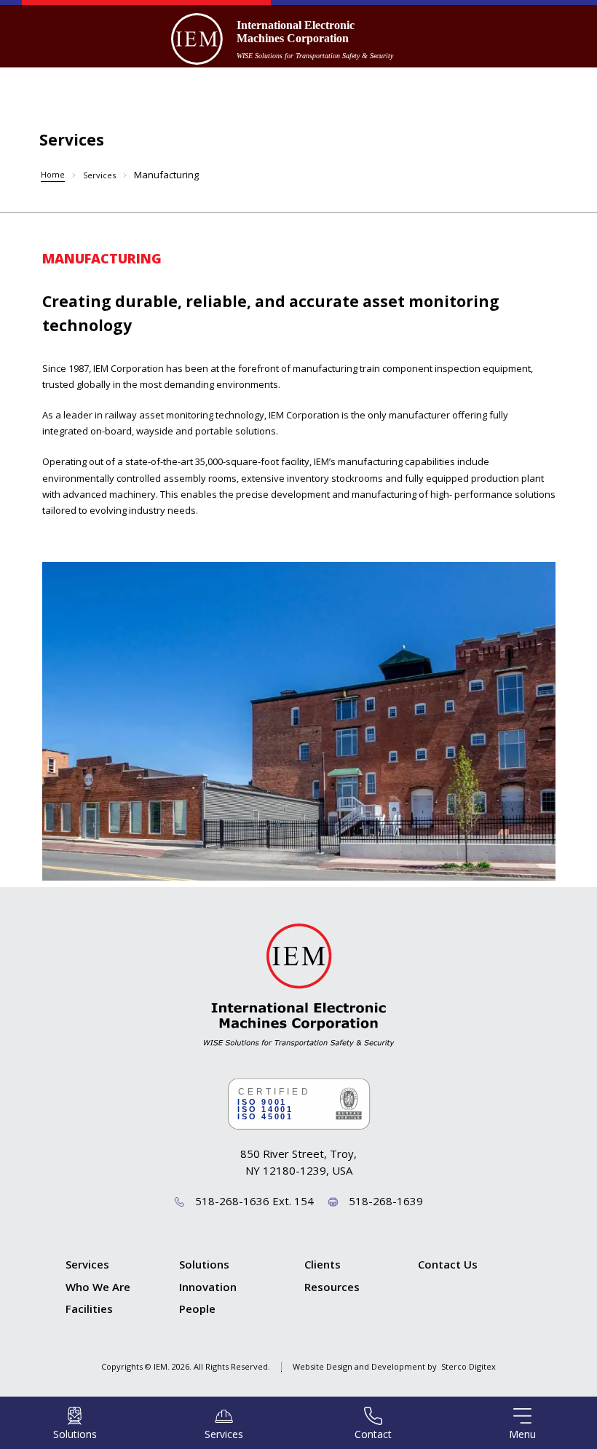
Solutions (204, 1264)
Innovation (208, 1286)
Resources (332, 1286)
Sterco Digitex (468, 1366)
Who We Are (98, 1286)
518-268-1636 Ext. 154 (254, 1201)
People (197, 1308)
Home (53, 174)
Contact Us (448, 1264)
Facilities (89, 1308)
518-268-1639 (386, 1201)
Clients (322, 1264)
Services (99, 175)
